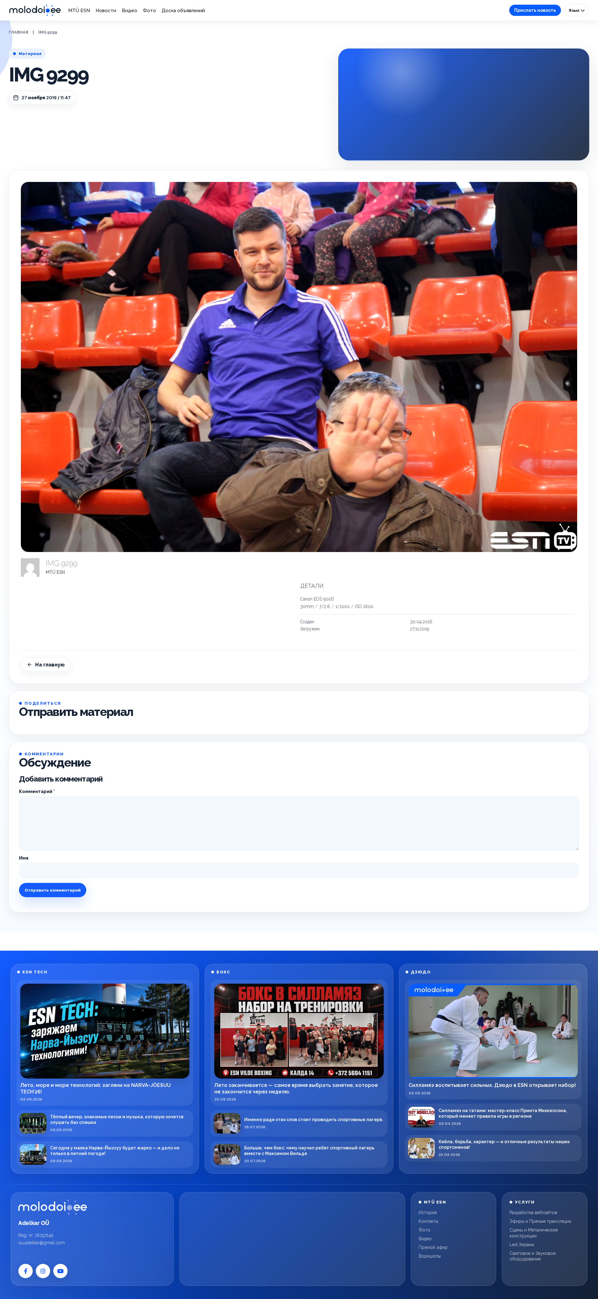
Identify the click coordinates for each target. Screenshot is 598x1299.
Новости (106, 10)
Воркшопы (430, 1256)
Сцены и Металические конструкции (534, 1232)
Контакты (428, 1221)
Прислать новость (535, 10)
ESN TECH (34, 972)
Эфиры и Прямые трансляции (540, 1221)
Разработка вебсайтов (533, 1212)
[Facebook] (25, 1271)
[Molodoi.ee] (52, 1207)
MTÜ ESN (79, 10)
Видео (129, 10)
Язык (575, 10)
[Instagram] (43, 1271)
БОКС (223, 972)
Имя (23, 858)
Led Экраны (522, 1244)
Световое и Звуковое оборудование (533, 1256)
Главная (18, 32)
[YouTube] (60, 1271)
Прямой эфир (433, 1247)
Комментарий (37, 791)
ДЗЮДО (421, 972)
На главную (50, 665)
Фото (149, 10)
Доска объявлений (183, 10)
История (428, 1212)
